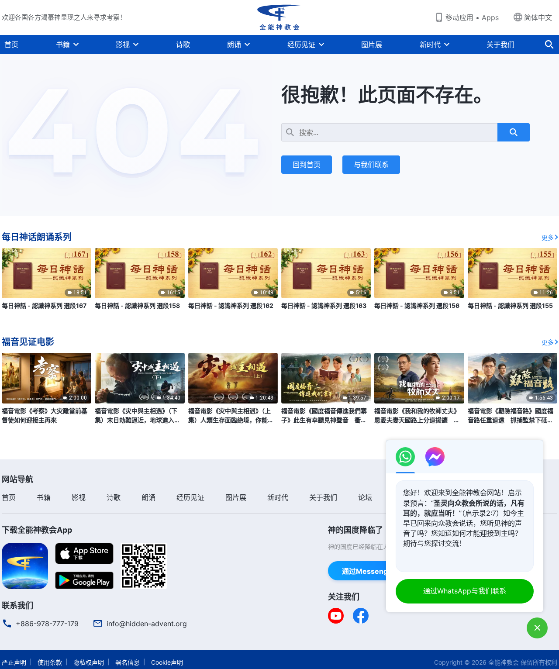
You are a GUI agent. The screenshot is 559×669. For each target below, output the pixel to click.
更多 (548, 237)
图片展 (371, 44)
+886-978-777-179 (47, 623)
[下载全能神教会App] (25, 565)
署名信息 (127, 662)
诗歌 (183, 44)
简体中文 (538, 17)
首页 (11, 44)
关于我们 (500, 44)
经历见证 (301, 44)
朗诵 (234, 44)
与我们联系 (371, 164)
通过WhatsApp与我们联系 (464, 590)
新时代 (430, 44)
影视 (123, 44)
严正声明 (14, 662)
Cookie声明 (167, 662)
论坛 (365, 497)
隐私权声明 (88, 662)
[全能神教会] (279, 17)
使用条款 (50, 662)
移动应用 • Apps (472, 17)
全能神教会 (503, 662)
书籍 (63, 44)
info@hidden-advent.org (147, 623)
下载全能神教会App (37, 530)
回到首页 (307, 164)
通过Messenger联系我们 (382, 571)
